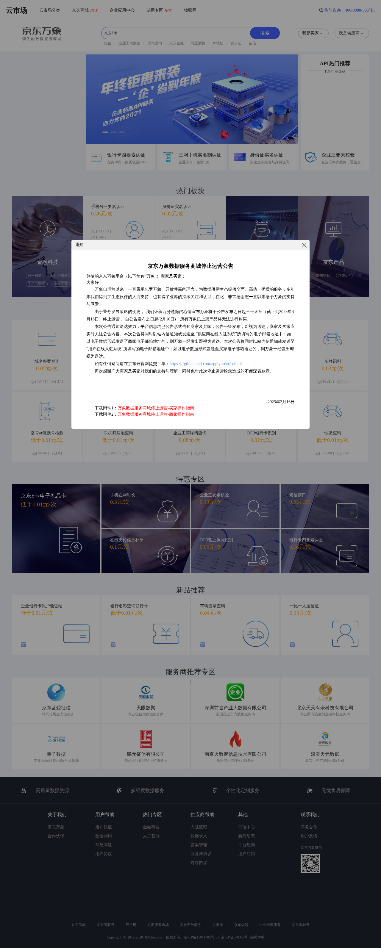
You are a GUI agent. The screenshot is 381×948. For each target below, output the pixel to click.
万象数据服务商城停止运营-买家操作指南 (156, 408)
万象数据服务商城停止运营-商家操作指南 (156, 414)
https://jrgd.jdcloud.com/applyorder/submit (206, 364)
